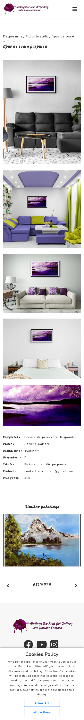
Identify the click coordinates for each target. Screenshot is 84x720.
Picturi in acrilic (37, 36)
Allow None (42, 712)
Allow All (42, 703)
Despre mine (12, 36)
